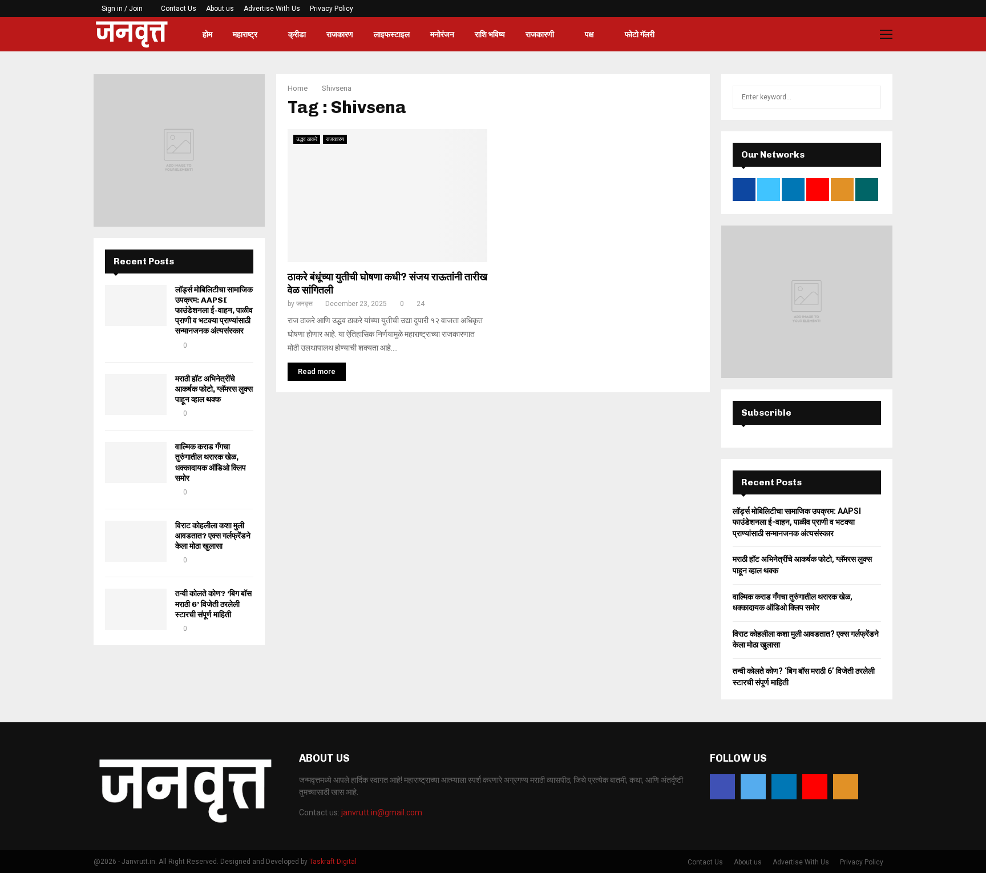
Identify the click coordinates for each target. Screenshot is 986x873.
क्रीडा (297, 34)
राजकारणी (540, 34)
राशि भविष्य (490, 34)
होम (207, 34)
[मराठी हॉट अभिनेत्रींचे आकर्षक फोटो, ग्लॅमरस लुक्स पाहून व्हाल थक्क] (136, 394)
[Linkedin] (784, 786)
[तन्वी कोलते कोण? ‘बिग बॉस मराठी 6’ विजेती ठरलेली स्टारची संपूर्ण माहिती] (136, 609)
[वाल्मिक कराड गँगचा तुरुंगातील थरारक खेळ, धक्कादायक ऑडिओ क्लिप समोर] (136, 462)
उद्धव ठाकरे (306, 139)
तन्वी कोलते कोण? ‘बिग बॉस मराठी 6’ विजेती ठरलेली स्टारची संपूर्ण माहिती (213, 604)
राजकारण (339, 34)
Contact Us (178, 9)
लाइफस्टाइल (392, 34)
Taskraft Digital (333, 862)
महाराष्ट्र (245, 34)
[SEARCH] (869, 97)
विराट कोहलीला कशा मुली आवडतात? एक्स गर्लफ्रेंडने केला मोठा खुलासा (212, 536)
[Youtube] (814, 786)
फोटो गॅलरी (639, 34)
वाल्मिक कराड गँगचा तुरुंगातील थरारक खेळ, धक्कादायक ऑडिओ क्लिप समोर (210, 462)
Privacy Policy (331, 9)
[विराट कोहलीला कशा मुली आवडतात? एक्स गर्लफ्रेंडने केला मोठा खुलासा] (136, 541)
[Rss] (845, 786)
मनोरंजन (442, 34)
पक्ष (589, 34)
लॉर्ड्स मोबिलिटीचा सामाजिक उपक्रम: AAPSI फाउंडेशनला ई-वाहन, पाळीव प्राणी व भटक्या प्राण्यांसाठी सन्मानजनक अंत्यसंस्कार (214, 310)
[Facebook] (722, 786)
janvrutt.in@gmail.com (381, 812)
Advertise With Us (272, 9)
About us (220, 9)
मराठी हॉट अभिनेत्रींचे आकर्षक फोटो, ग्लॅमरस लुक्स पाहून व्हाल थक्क (214, 389)
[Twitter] (753, 786)
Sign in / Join (121, 9)
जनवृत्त (304, 304)
